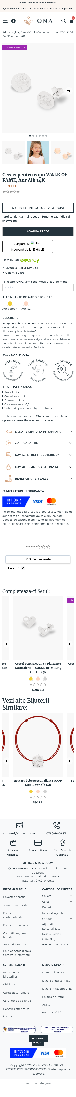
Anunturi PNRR (52, 1012)
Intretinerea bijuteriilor (11, 974)
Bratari (46, 907)
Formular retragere (38, 1083)
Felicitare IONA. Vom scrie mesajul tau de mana (34, 281)
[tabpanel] (38, 88)
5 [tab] (43, 136)
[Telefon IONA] (56, 826)
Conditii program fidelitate (14, 935)
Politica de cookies (15, 925)
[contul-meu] (13, 21)
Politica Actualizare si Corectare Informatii (17, 952)
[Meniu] (5, 21)
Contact (8, 1016)
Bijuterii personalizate (51, 926)
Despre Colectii (51, 933)
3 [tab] (36, 136)
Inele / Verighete (53, 913)
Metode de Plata (53, 972)
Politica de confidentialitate (14, 915)
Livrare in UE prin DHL (57, 988)
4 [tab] (40, 136)
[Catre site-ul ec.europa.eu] (57, 1029)
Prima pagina (10, 32)
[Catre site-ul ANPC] (19, 1029)
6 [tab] (46, 136)
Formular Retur (40, 1040)
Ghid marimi (11, 984)
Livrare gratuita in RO (56, 980)
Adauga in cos (38, 231)
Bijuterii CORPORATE (55, 944)
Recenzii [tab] (13, 568)
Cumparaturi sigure (16, 992)
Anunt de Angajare (15, 944)
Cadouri (47, 918)
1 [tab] (30, 136)
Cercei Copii (28, 32)
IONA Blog (48, 939)
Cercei (46, 901)
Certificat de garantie (17, 1000)
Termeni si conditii (15, 905)
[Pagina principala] (38, 21)
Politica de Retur (53, 996)
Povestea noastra (14, 896)
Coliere (46, 895)
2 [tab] (33, 136)
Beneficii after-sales (16, 1008)
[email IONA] (19, 826)
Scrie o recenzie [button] (40, 559)
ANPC (46, 1004)
